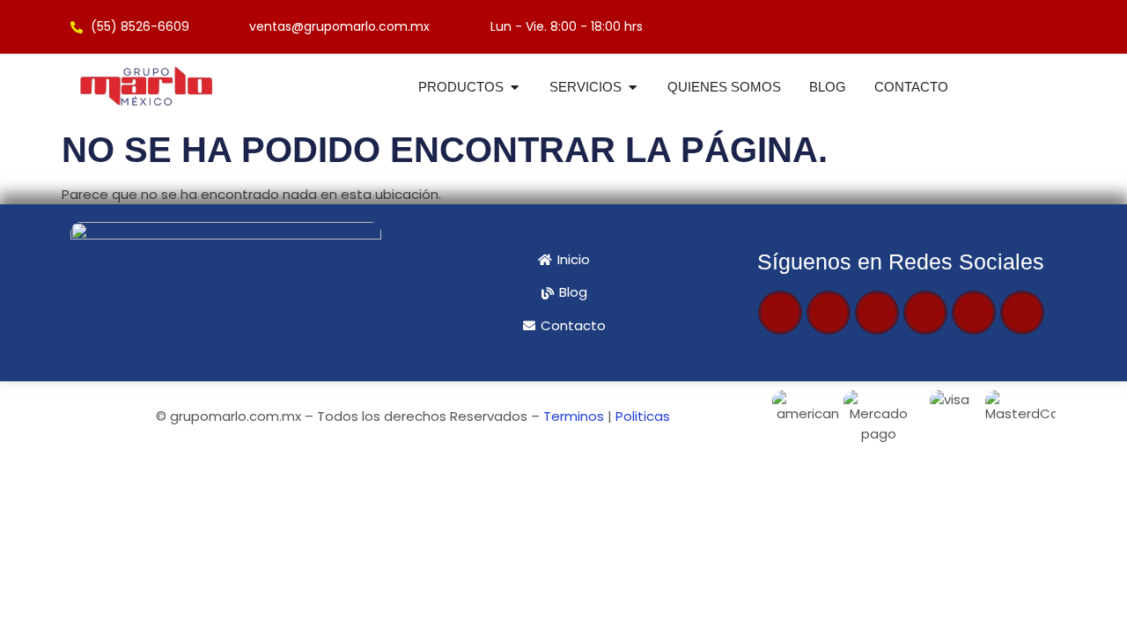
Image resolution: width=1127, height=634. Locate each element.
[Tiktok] (974, 313)
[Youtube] (877, 313)
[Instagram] (925, 313)
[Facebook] (780, 313)
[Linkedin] (1022, 313)
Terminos (573, 416)
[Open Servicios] (632, 87)
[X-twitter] (829, 313)
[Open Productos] (514, 87)
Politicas (642, 416)
